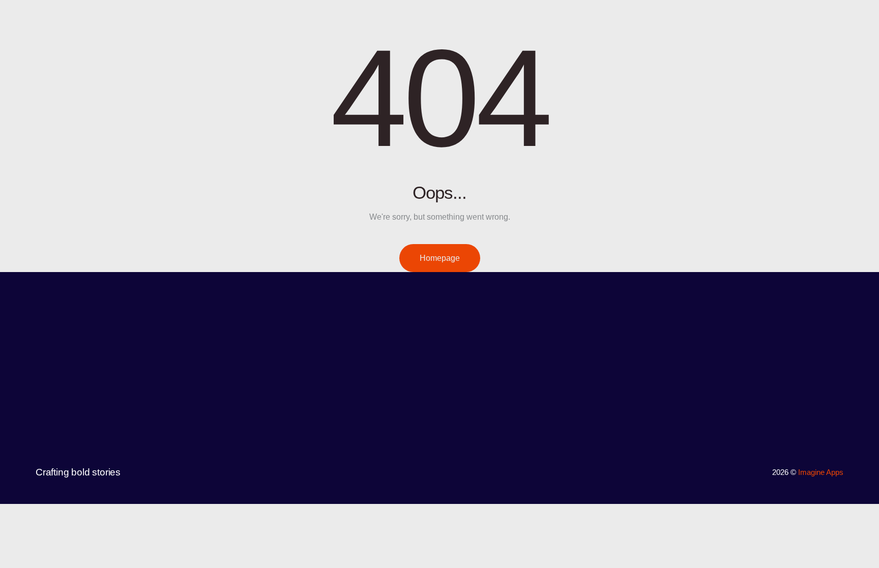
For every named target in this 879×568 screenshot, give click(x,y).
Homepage (440, 258)
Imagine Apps (820, 472)
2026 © (785, 472)
